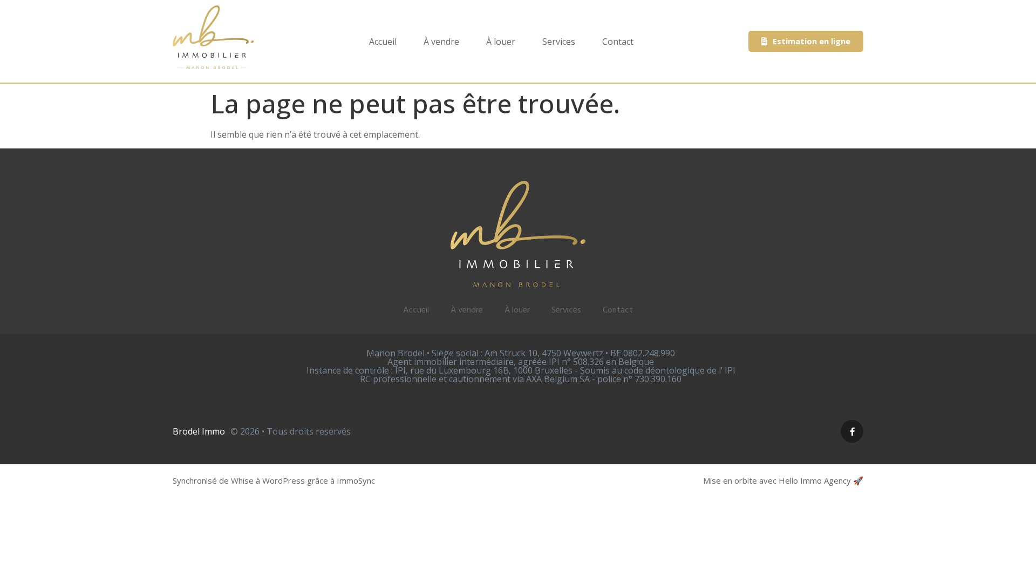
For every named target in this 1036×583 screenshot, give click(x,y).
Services (558, 42)
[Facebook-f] (852, 431)
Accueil (383, 42)
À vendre (441, 42)
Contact (617, 42)
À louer (500, 42)
